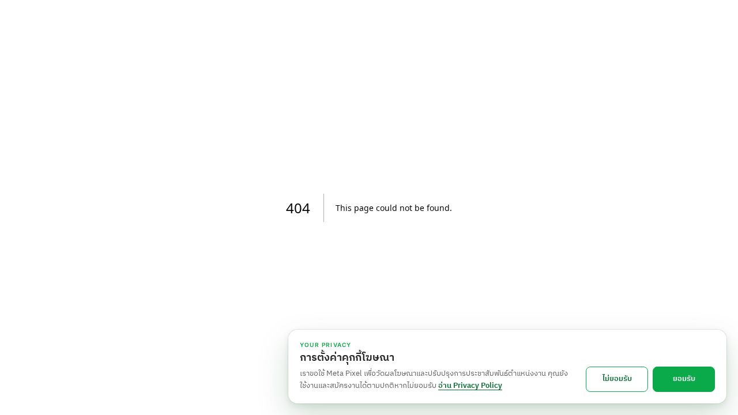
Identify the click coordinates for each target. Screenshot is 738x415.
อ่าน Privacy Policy (470, 385)
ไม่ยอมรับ (617, 378)
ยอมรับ (684, 378)
